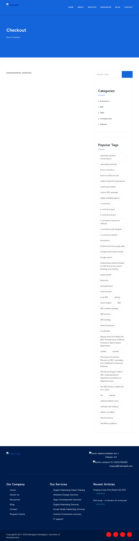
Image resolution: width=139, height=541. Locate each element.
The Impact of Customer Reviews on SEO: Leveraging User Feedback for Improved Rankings (111, 362)
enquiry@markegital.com (121, 466)
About (81, 7)
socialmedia (105, 331)
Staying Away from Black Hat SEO (109, 490)
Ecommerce (104, 101)
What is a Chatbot (107, 412)
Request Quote (17, 514)
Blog (117, 7)
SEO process (105, 314)
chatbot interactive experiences (112, 181)
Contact (128, 7)
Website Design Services (65, 494)
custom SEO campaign (109, 192)
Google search (106, 257)
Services (92, 7)
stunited (115, 351)
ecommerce (105, 240)
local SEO (104, 297)
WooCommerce (106, 418)
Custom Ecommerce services (67, 514)
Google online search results (111, 252)
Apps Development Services (67, 499)
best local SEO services (109, 175)
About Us (14, 494)
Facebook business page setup (112, 246)
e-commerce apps (107, 209)
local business (106, 291)
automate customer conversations (108, 157)
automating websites (108, 164)
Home (70, 7)
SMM (102, 113)
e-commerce (105, 203)
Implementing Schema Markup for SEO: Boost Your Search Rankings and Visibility (112, 266)
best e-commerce (107, 170)
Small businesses (107, 325)
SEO (101, 107)
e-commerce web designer (111, 229)
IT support (58, 519)
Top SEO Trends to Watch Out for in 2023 (112, 388)
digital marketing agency (110, 198)
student (103, 351)
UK (101, 395)
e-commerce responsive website (110, 222)
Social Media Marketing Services (69, 509)
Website (103, 124)
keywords (104, 280)
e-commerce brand (108, 215)
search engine (105, 303)
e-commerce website (108, 235)
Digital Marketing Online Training (69, 490)
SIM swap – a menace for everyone (110, 500)
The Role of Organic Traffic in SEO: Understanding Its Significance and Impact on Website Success (111, 376)
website (112, 395)
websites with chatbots (109, 406)
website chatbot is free (109, 401)
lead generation (106, 286)
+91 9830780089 (119, 462)
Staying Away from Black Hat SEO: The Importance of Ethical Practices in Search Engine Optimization (112, 341)
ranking (117, 297)
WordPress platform (108, 423)
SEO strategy (105, 320)
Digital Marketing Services (66, 504)
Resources (105, 7)
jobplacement (105, 275)
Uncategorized (106, 118)
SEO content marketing (109, 308)
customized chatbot (108, 187)
